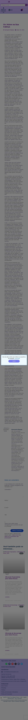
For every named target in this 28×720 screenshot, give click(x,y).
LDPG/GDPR (17, 358)
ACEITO (14, 361)
